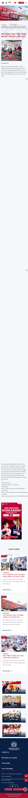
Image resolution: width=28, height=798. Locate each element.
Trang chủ (3, 24)
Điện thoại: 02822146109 (8, 782)
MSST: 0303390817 (6, 776)
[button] (16, 2)
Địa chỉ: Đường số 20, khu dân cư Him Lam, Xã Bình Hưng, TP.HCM (13, 779)
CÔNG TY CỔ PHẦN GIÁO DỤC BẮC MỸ (12, 774)
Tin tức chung (12, 24)
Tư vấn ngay (21, 2)
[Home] (7, 3)
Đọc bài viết (6, 589)
